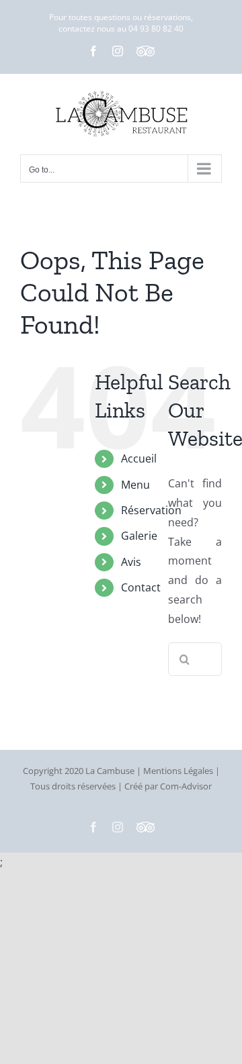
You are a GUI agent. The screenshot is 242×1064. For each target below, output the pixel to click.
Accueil (139, 458)
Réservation (151, 510)
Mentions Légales (178, 771)
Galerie (139, 535)
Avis (131, 561)
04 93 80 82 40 (156, 28)
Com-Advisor (186, 786)
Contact (141, 587)
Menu (135, 484)
